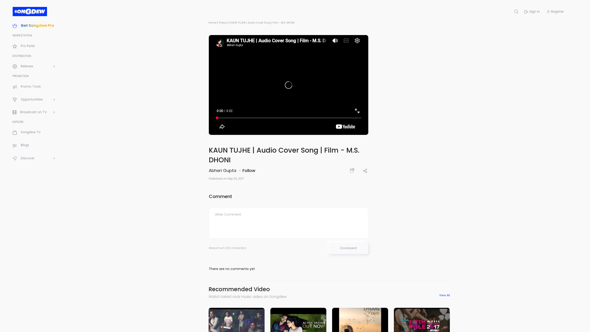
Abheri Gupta (223, 170)
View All (444, 295)
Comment (348, 248)
